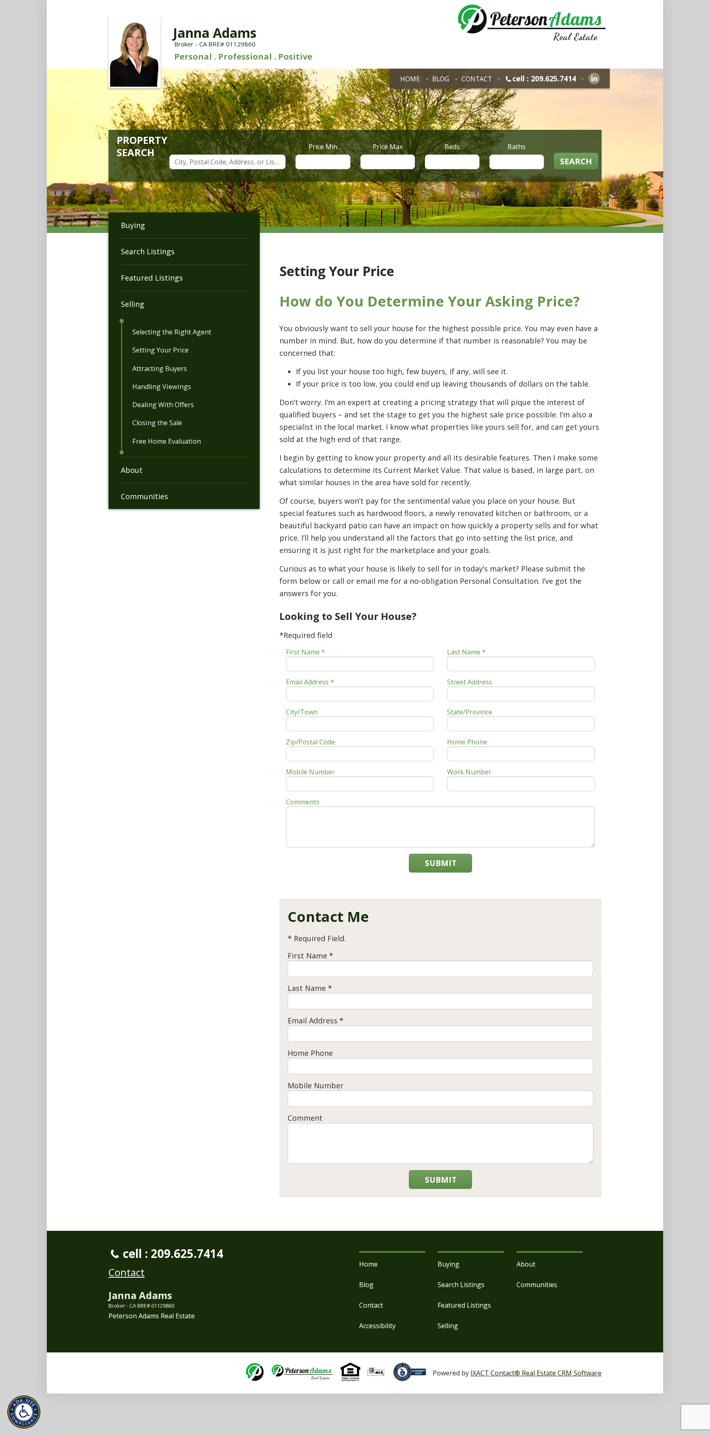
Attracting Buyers (159, 368)
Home (410, 78)
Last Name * (466, 651)
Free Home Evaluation (166, 441)
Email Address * (310, 681)
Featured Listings (152, 278)
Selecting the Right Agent (171, 331)
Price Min (323, 146)
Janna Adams (214, 32)
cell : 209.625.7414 (544, 78)
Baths (516, 146)
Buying (133, 225)
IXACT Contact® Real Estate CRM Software (536, 1372)
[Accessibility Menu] (24, 1412)
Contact (476, 78)
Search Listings (148, 251)
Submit (440, 862)
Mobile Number (310, 771)
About (132, 470)
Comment (305, 1118)
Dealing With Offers (163, 404)
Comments (302, 801)
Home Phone (467, 741)
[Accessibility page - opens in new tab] (413, 1376)
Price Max (388, 146)
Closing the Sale (157, 422)
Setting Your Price (160, 350)
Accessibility (377, 1325)
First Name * (305, 651)
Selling (132, 304)
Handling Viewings (161, 386)
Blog (440, 78)
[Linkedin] (594, 78)
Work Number (469, 771)
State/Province (469, 711)
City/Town (302, 711)
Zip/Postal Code (310, 741)
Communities (144, 496)
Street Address (469, 681)
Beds (452, 146)
